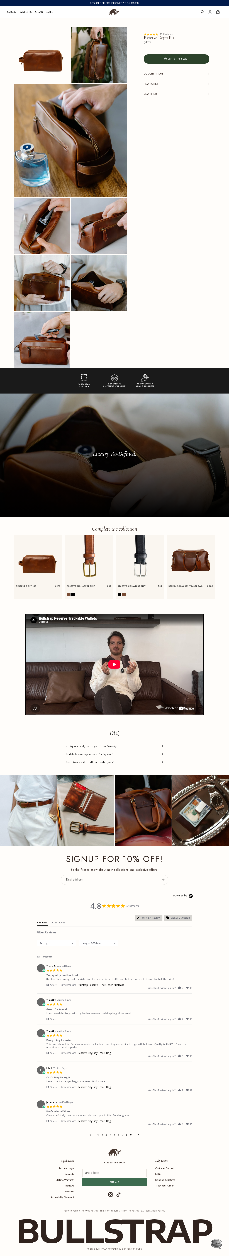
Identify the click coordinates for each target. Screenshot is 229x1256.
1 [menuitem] (98, 1134)
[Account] (210, 12)
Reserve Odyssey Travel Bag (94, 1053)
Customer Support (164, 1168)
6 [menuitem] (118, 1134)
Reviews (69, 1185)
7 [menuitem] (122, 1134)
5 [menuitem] (114, 1134)
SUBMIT (114, 1182)
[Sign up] (163, 879)
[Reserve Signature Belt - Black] (140, 559)
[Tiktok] (118, 1194)
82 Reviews (166, 34)
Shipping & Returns (165, 1180)
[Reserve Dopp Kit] (38, 559)
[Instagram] (110, 1194)
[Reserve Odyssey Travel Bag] (191, 559)
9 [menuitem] (131, 1134)
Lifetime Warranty (65, 1180)
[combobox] (56, 943)
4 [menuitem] (110, 1134)
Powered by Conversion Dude (125, 1249)
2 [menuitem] (102, 1134)
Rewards (69, 1174)
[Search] (202, 12)
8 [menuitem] (127, 1134)
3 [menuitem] (106, 1134)
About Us (69, 1191)
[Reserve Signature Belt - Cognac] (89, 559)
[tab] (148, 918)
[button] (68, 594)
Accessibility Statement (62, 1197)
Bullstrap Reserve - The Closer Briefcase (101, 984)
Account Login (66, 1168)
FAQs (158, 1174)
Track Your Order (164, 1185)
